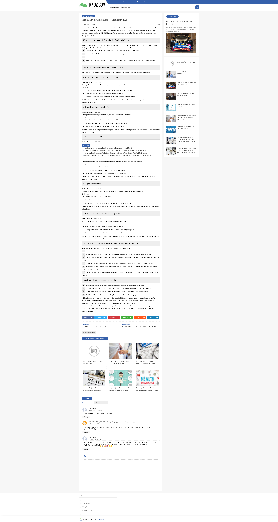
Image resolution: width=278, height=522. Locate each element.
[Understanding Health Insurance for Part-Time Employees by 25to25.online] (120, 351)
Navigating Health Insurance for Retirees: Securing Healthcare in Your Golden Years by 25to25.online (115, 153)
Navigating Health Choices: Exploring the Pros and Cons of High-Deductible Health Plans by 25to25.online (146, 362)
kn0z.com (101, 519)
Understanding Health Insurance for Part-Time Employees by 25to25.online (120, 362)
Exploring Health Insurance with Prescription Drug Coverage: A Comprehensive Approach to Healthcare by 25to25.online (119, 389)
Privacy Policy (126, 1)
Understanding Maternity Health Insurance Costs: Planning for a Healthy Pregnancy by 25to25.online (115, 150)
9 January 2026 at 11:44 (96, 439)
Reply (86, 417)
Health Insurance (115, 7)
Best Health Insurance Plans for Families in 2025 (92, 362)
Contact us (147, 1)
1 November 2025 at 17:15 (96, 424)
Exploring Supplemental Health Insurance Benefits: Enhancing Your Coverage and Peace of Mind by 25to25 (117, 155)
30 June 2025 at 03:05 (95, 410)
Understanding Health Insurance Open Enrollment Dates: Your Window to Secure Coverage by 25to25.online (92, 389)
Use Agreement (117, 1)
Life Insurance (125, 7)
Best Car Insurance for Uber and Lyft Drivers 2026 (179, 22)
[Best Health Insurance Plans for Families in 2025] (94, 351)
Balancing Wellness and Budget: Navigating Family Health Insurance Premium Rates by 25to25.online (147, 389)
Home (110, 1)
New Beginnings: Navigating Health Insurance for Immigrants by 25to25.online (108, 148)
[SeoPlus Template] (80, 519)
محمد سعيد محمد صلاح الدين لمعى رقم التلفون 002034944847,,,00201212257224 (113, 422)
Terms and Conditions (137, 1)
